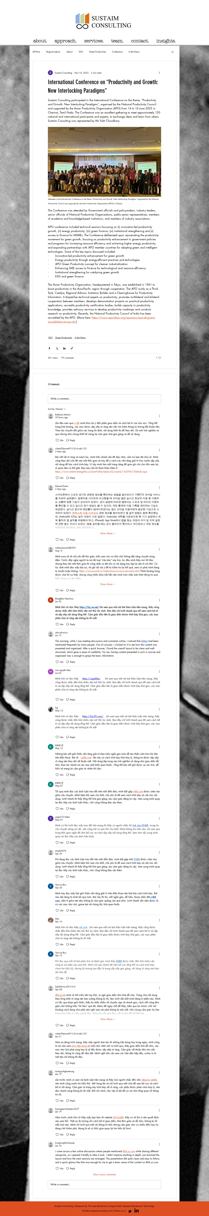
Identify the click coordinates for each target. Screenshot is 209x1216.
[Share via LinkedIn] (64, 348)
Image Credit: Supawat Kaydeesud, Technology (131, 1206)
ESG (81, 51)
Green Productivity (97, 51)
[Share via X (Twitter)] (56, 348)
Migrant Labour (53, 51)
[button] (172, 52)
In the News (134, 51)
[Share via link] (71, 348)
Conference (117, 51)
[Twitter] (130, 1211)
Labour (70, 51)
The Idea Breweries (98, 1206)
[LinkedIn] (137, 1210)
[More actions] (159, 73)
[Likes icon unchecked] (57, 440)
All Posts (36, 51)
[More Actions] (159, 416)
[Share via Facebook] (49, 348)
